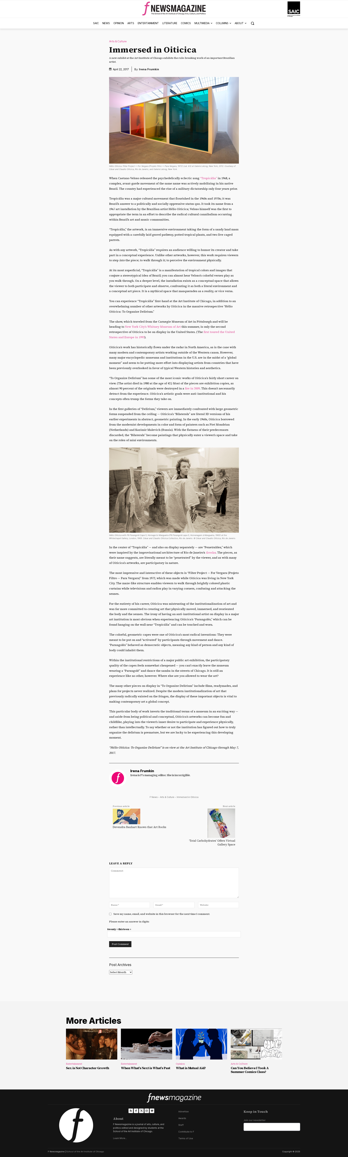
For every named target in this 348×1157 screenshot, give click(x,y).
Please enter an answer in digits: (129, 921)
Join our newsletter (255, 1120)
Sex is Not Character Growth (87, 1068)
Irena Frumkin (149, 69)
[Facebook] (136, 1111)
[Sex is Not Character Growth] (91, 1044)
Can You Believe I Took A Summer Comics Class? (250, 1070)
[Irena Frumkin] (118, 778)
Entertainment (74, 1063)
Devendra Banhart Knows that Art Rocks (139, 827)
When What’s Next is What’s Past (145, 1068)
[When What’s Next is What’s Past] (146, 1044)
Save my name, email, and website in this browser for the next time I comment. (161, 914)
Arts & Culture (118, 41)
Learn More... (120, 1138)
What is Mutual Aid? (191, 1068)
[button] (252, 23)
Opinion (180, 1063)
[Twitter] (141, 1111)
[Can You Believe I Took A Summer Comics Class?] (256, 1044)
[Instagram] (146, 1111)
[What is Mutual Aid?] (201, 1044)
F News (154, 797)
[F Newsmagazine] (293, 9)
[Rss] (131, 1111)
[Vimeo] (152, 1111)
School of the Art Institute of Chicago (85, 1151)
